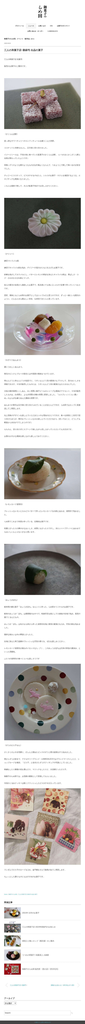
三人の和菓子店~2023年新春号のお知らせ (39, 927)
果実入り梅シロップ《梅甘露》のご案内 (38, 941)
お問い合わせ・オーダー (35, 31)
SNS (51, 26)
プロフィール (19, 26)
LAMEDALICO (53, 31)
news (32, 39)
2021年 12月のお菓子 (30, 913)
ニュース (31, 26)
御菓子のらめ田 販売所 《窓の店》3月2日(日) (40, 969)
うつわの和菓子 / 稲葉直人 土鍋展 (35, 955)
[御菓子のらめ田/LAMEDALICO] (42, 5)
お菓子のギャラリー (63, 26)
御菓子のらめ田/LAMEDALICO (43, 1022)
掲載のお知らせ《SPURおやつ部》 (63, 985)
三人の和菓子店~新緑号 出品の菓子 (27, 894)
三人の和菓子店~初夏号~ (18, 985)
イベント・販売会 (23, 39)
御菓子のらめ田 (10, 39)
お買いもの (42, 26)
